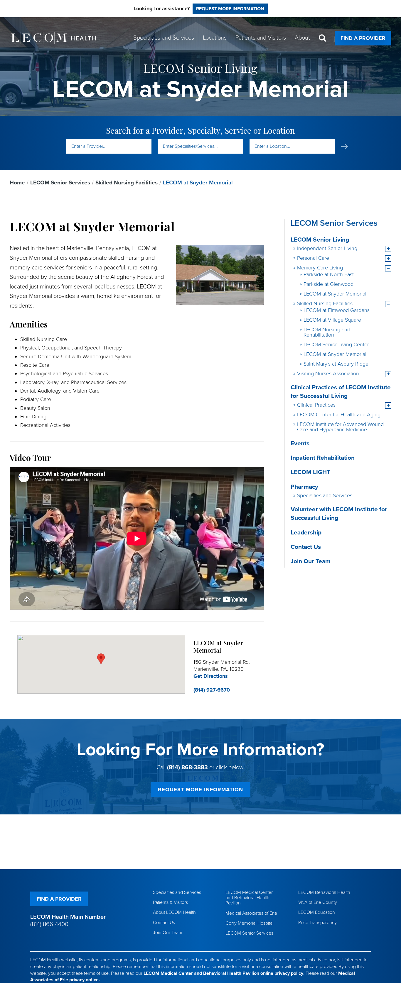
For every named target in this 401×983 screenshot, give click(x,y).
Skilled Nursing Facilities (126, 182)
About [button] (302, 37)
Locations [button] (215, 37)
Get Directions (210, 676)
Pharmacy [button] (304, 486)
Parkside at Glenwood (328, 284)
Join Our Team (311, 561)
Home (17, 182)
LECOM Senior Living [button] (320, 239)
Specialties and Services (324, 495)
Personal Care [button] (313, 258)
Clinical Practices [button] (316, 405)
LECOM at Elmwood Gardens (337, 310)
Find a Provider (363, 38)
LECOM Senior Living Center (336, 344)
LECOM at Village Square (332, 320)
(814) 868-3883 (187, 767)
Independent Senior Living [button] (327, 248)
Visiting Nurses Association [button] (328, 373)
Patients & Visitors (170, 902)
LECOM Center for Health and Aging (338, 414)
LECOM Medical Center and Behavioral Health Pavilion (249, 897)
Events (300, 443)
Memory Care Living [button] (320, 267)
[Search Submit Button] (344, 146)
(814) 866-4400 (49, 924)
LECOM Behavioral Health (324, 892)
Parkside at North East (329, 274)
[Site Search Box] (322, 38)
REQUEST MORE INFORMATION (200, 789)
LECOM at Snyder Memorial (335, 294)
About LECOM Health (174, 912)
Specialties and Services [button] (163, 37)
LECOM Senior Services (60, 182)
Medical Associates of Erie (251, 913)
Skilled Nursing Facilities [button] (325, 303)
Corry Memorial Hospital (249, 923)
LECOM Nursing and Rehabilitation (327, 332)
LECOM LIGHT (310, 472)
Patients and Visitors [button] (260, 37)
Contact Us (306, 547)
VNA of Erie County (317, 902)
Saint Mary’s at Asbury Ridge (336, 364)
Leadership (306, 532)
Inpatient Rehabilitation (323, 457)
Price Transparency (317, 923)
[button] (388, 249)
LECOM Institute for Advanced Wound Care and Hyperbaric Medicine (340, 427)
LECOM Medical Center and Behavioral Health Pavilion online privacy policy (223, 973)
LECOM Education (316, 912)
